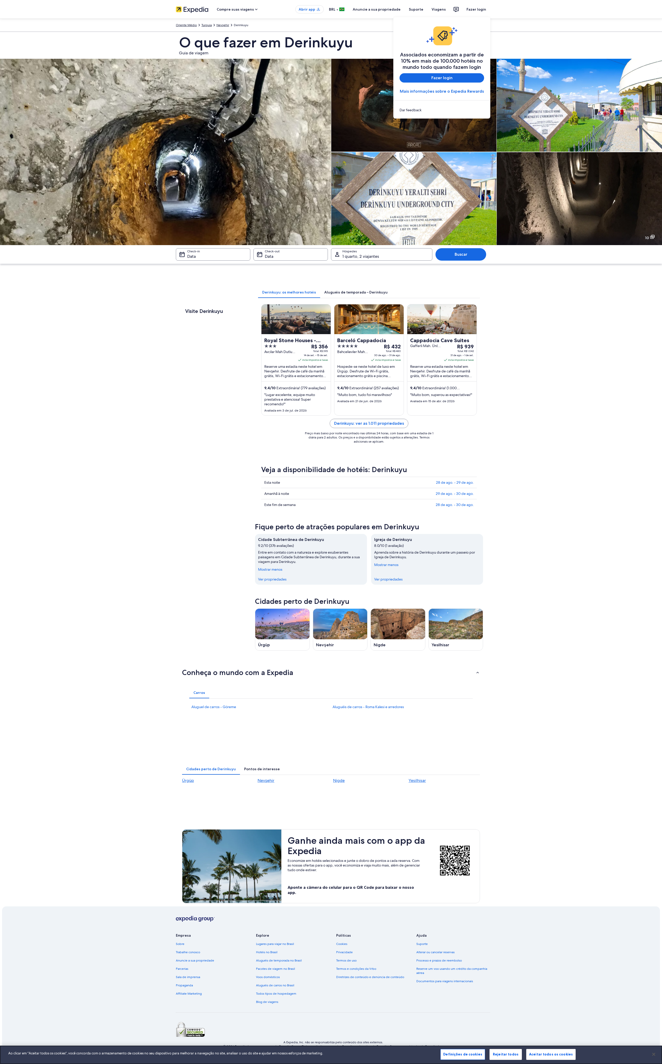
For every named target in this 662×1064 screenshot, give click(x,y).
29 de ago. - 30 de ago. (455, 493)
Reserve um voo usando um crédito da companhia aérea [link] (451, 971)
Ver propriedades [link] (272, 579)
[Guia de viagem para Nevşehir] (340, 629)
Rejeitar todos (505, 1054)
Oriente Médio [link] (186, 25)
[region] (331, 1055)
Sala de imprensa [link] (188, 977)
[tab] (289, 292)
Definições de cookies (462, 1054)
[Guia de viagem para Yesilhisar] (455, 629)
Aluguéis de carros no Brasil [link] (275, 985)
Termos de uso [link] (346, 960)
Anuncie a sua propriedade (377, 9)
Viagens (439, 9)
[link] (441, 110)
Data (191, 256)
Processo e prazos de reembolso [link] (439, 960)
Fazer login (476, 9)
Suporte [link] (422, 944)
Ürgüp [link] (188, 780)
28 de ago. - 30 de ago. (455, 504)
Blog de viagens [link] (267, 1002)
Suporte (416, 9)
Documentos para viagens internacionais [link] (444, 981)
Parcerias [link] (182, 969)
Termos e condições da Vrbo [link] (356, 969)
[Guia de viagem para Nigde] (398, 629)
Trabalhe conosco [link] (188, 952)
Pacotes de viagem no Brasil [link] (275, 969)
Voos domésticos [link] (268, 977)
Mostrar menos (270, 569)
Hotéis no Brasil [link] (266, 952)
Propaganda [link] (184, 985)
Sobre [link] (180, 944)
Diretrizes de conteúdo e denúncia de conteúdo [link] (370, 977)
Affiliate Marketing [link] (189, 994)
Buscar (461, 254)
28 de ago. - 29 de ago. (455, 482)
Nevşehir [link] (222, 25)
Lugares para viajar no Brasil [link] (275, 944)
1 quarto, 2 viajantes (360, 256)
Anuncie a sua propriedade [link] (195, 960)
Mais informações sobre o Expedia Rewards (442, 91)
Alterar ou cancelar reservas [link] (435, 952)
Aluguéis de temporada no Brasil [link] (279, 960)
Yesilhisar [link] (417, 780)
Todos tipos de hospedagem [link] (276, 994)
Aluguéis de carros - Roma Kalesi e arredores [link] (368, 707)
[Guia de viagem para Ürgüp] (282, 629)
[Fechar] (653, 1054)
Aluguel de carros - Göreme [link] (213, 707)
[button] (331, 672)
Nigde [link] (339, 780)
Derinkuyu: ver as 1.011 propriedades (369, 423)
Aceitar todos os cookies (551, 1054)
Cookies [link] (341, 944)
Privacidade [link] (344, 952)
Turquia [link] (206, 25)
